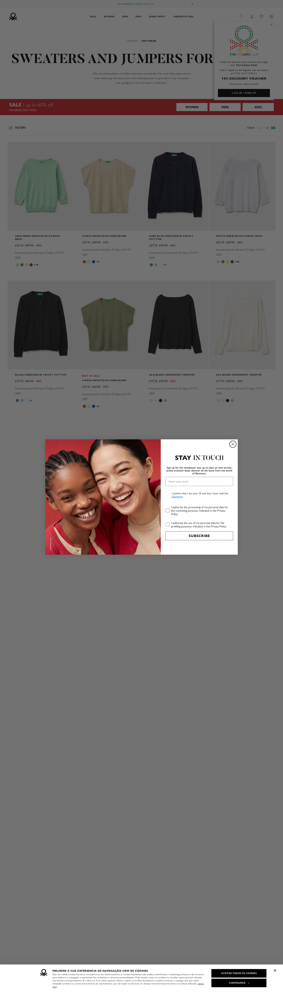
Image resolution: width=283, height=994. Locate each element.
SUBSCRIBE (199, 536)
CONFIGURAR (237, 983)
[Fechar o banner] (275, 970)
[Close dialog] (232, 444)
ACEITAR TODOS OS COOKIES (239, 973)
